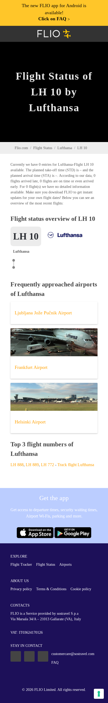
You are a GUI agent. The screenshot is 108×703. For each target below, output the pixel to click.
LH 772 (47, 464)
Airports (65, 565)
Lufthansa (64, 148)
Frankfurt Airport (31, 367)
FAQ (54, 663)
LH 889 (32, 464)
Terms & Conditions (51, 589)
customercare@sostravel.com (72, 654)
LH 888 (17, 464)
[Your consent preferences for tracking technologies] (99, 694)
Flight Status (42, 148)
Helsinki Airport (30, 421)
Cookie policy (81, 589)
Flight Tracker (21, 565)
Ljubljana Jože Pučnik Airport (43, 312)
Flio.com (21, 148)
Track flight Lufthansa (75, 464)
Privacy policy (21, 589)
